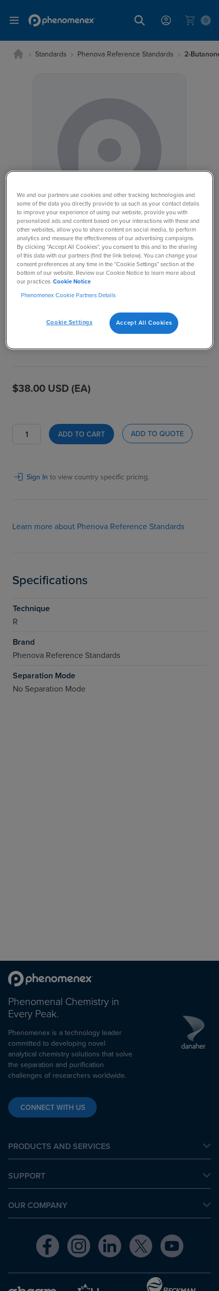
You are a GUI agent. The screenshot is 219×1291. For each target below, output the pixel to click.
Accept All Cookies (144, 323)
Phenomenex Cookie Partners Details (68, 295)
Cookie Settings (69, 322)
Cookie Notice (72, 281)
